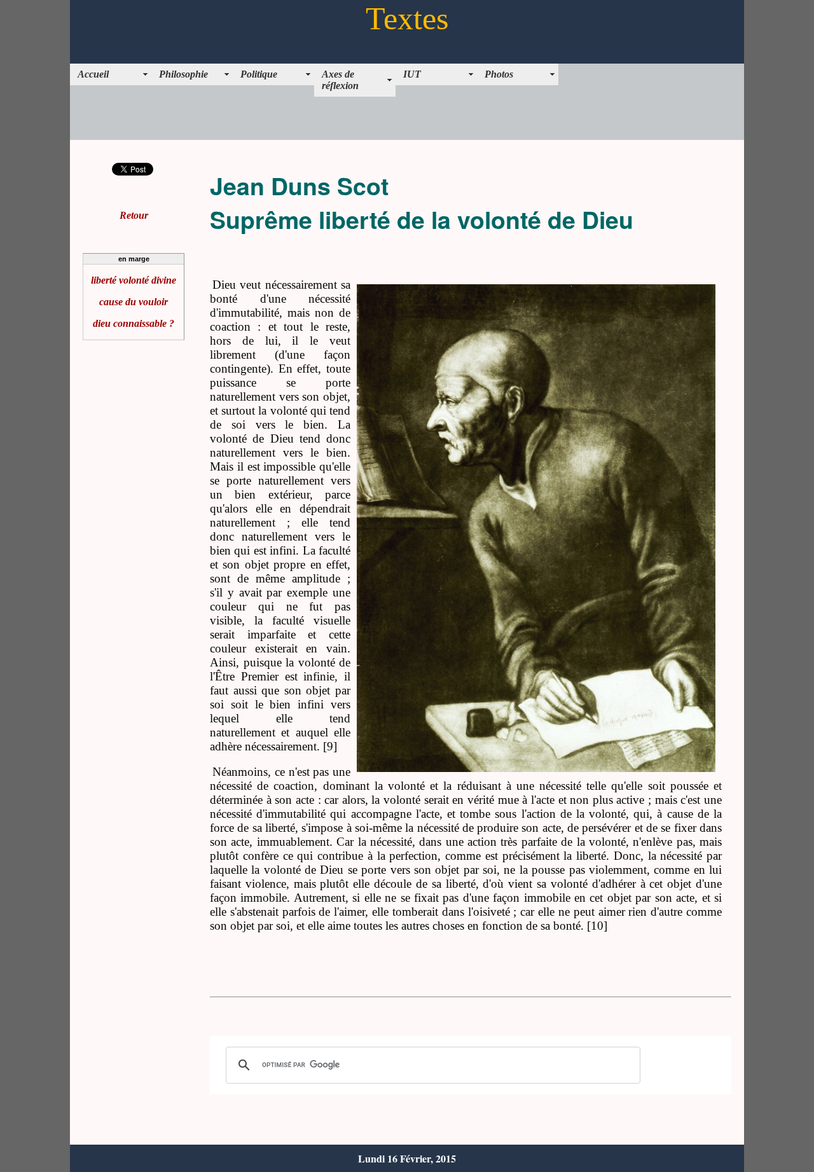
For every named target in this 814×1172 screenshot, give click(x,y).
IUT (412, 74)
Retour (134, 215)
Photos (499, 74)
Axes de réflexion (340, 80)
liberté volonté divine (133, 280)
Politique (258, 74)
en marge (133, 259)
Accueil (93, 74)
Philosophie (183, 74)
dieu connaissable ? (133, 323)
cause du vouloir (133, 301)
